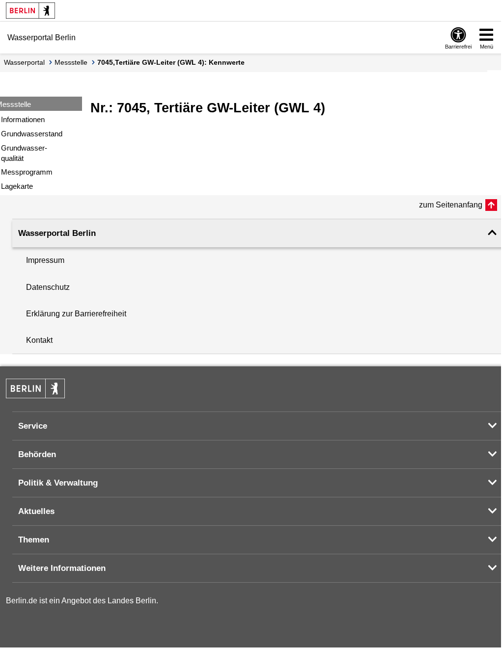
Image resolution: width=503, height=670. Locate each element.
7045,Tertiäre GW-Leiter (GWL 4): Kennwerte (171, 62)
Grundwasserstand (31, 133)
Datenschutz (48, 287)
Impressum (45, 260)
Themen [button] (33, 539)
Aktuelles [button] (36, 511)
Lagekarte (17, 186)
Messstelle (71, 62)
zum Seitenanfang (450, 205)
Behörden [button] (37, 454)
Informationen (23, 119)
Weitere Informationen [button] (62, 568)
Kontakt (39, 340)
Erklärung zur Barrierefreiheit (76, 313)
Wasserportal (24, 62)
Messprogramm (27, 172)
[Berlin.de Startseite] (30, 10)
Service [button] (32, 426)
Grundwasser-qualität (24, 153)
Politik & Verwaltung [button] (58, 483)
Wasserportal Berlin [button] (57, 233)
